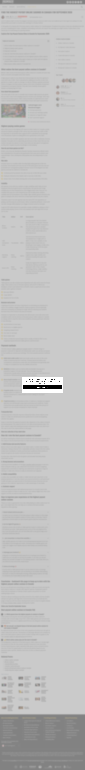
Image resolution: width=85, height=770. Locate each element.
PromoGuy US (42, 387)
